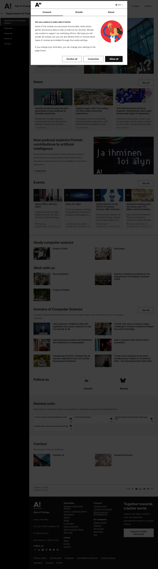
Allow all (114, 59)
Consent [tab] (46, 12)
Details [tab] (79, 12)
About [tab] (111, 12)
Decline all (72, 59)
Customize (93, 59)
